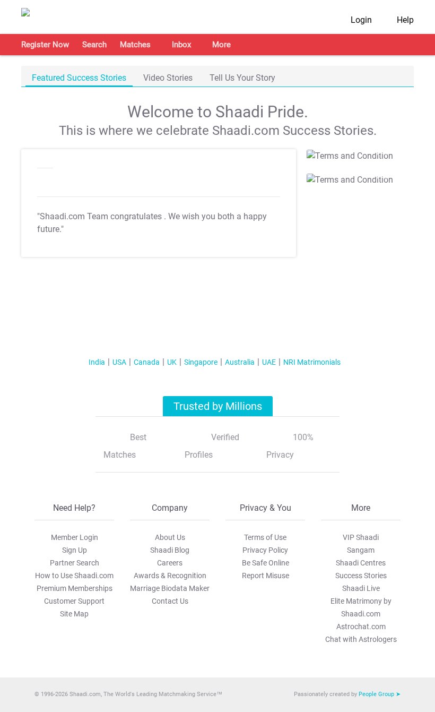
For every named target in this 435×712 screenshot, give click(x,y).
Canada (147, 362)
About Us (170, 537)
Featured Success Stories (79, 78)
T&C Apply (374, 152)
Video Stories (168, 78)
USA (119, 362)
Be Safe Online (265, 563)
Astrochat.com (361, 626)
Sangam (361, 550)
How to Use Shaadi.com (74, 575)
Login (361, 20)
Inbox (181, 44)
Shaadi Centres (361, 563)
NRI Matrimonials (312, 362)
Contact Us (170, 601)
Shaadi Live (361, 588)
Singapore (201, 362)
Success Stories (361, 575)
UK (172, 362)
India (97, 362)
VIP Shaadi (361, 537)
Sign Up (74, 550)
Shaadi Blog (169, 550)
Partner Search (74, 563)
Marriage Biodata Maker (170, 588)
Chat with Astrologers (361, 639)
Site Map (74, 614)
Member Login (74, 537)
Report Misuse (265, 575)
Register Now (45, 44)
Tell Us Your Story (242, 78)
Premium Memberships (74, 588)
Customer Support (74, 601)
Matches (135, 44)
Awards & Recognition (170, 575)
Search (94, 44)
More (221, 44)
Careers (169, 563)
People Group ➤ (380, 694)
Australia (240, 362)
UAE (269, 362)
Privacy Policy (265, 550)
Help (405, 20)
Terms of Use (265, 537)
